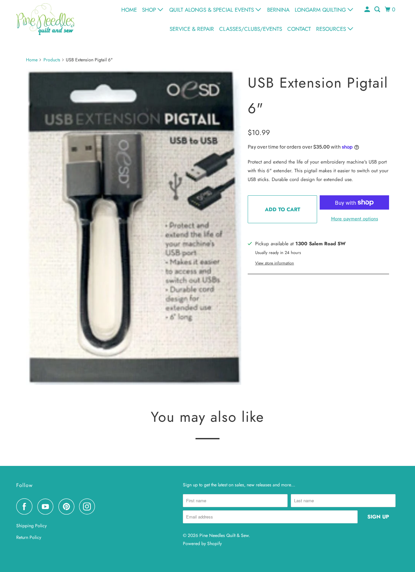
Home (129, 10)
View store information (274, 263)
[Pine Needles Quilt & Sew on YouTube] (47, 506)
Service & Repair (192, 29)
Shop (150, 10)
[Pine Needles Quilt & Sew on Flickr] (101, 506)
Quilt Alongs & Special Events (212, 10)
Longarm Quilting (321, 10)
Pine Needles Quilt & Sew (224, 535)
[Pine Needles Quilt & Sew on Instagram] (89, 506)
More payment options (354, 218)
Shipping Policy (31, 525)
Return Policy (28, 537)
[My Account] (367, 9)
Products (51, 59)
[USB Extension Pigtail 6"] (133, 227)
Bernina (278, 10)
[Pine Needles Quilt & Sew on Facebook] (26, 506)
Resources (332, 29)
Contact (299, 29)
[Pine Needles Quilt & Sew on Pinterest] (67, 506)
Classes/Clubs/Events (250, 29)
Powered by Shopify (202, 543)
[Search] (377, 9)
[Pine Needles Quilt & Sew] (45, 19)
